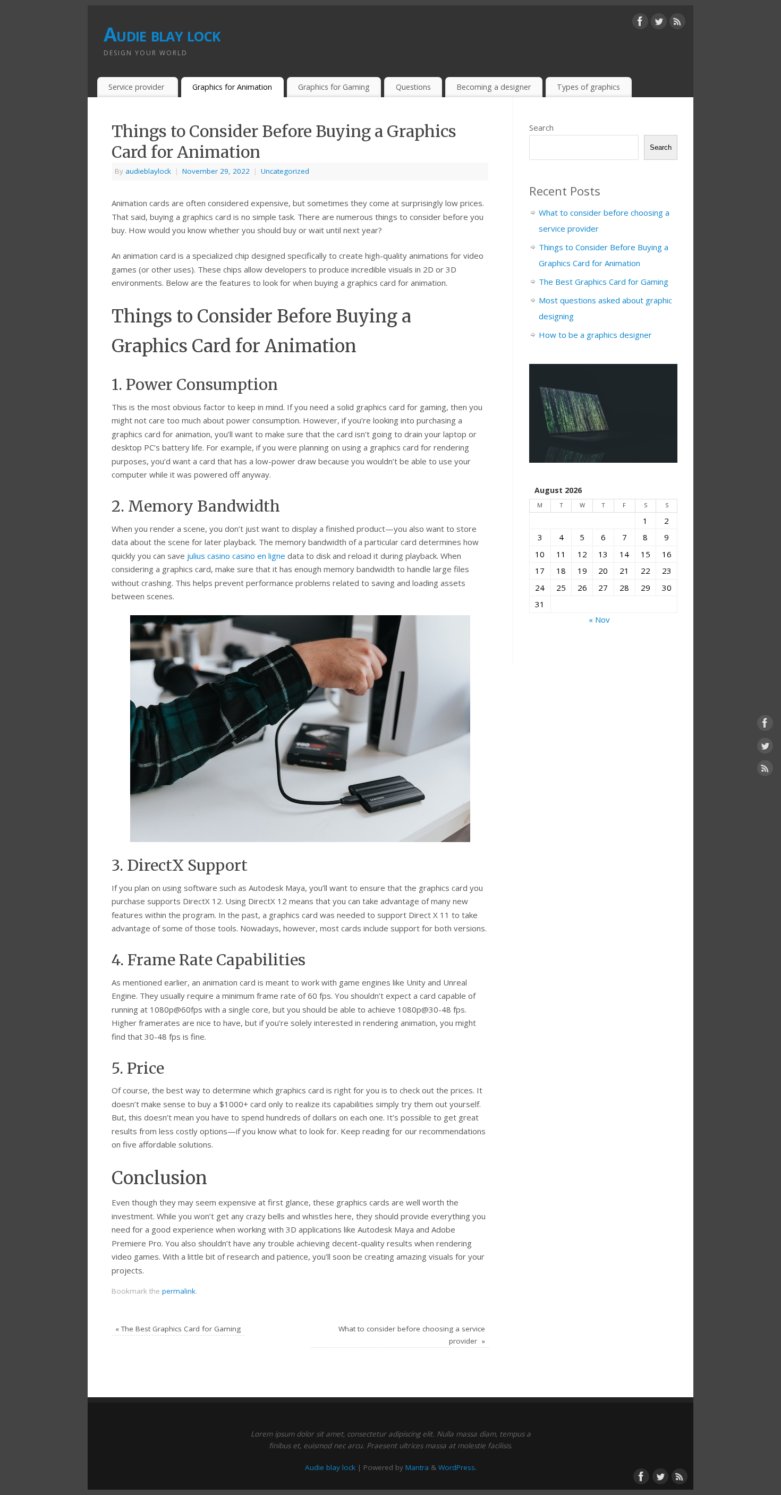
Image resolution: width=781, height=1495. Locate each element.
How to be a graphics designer (595, 334)
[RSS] (677, 23)
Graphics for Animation (232, 87)
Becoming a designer (493, 87)
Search (541, 127)
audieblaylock (148, 171)
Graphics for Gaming (334, 87)
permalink (179, 1291)
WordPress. (457, 1467)
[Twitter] (659, 23)
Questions (413, 87)
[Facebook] (640, 23)
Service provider (137, 87)
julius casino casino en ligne (236, 555)
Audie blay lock (162, 34)
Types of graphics (588, 87)
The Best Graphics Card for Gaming (178, 1328)
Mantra (417, 1467)
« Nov (599, 619)
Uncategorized (285, 171)
